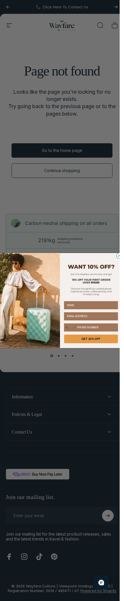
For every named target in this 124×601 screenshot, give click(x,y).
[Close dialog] (119, 255)
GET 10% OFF (90, 338)
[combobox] (70, 327)
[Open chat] (101, 582)
